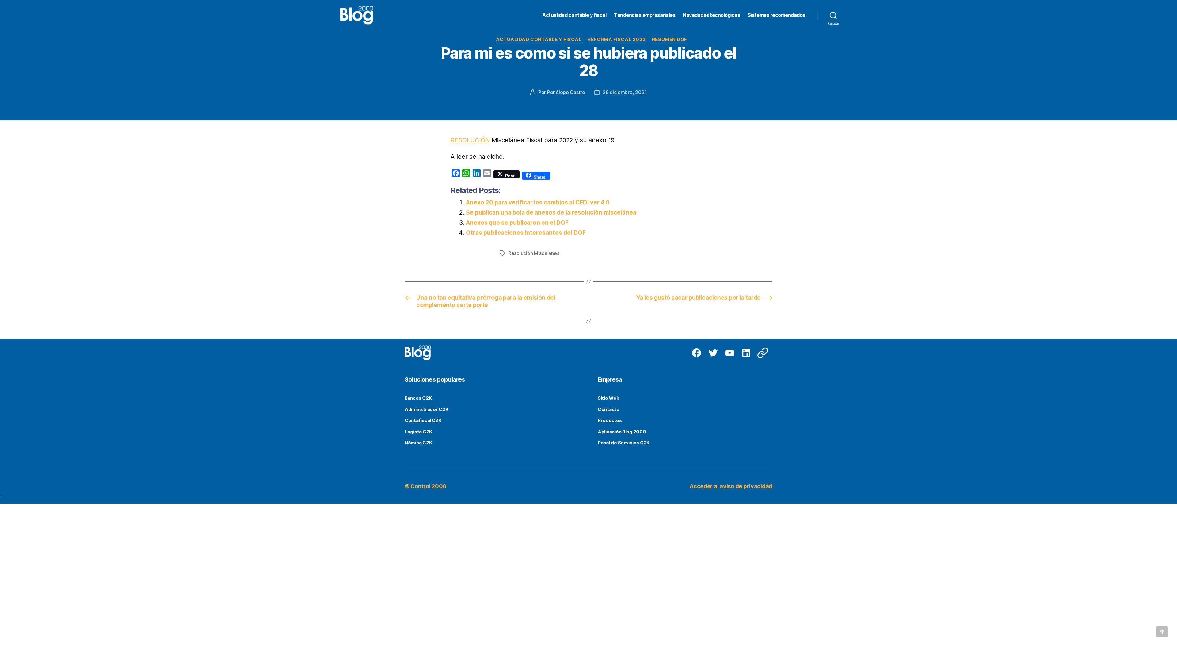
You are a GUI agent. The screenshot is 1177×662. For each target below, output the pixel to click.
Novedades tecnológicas (711, 15)
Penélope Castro (566, 92)
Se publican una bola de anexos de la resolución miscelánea (551, 212)
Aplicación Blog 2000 (622, 432)
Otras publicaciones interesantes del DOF (526, 232)
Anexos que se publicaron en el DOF (517, 222)
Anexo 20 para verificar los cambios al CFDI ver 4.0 (538, 202)
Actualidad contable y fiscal (574, 15)
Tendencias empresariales (644, 15)
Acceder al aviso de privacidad (731, 486)
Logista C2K (418, 432)
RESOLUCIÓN (470, 140)
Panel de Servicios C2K (623, 443)
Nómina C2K (418, 443)
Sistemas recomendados (776, 15)
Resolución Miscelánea (533, 253)
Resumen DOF (669, 39)
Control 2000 (428, 486)
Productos (610, 420)
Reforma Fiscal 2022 (617, 39)
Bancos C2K (418, 398)
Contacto (608, 409)
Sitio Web (608, 398)
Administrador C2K (426, 409)
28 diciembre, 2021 (625, 92)
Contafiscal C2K (423, 420)
